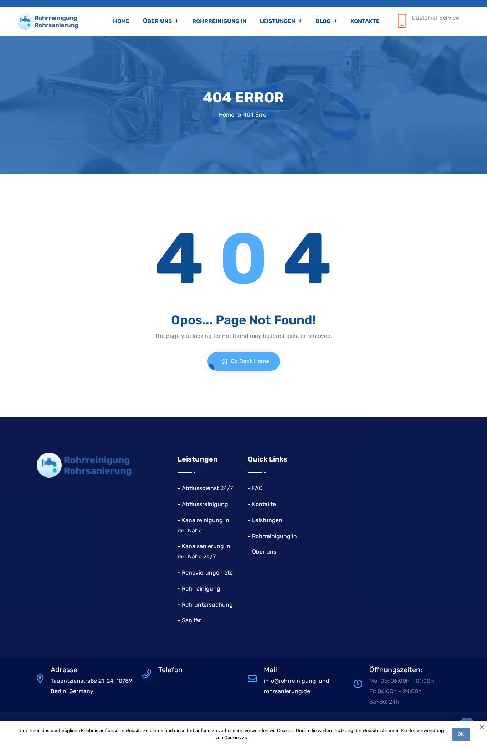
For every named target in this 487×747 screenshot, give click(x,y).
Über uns (158, 21)
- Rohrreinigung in (272, 536)
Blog (324, 21)
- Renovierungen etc (205, 572)
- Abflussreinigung (203, 504)
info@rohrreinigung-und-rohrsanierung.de (298, 686)
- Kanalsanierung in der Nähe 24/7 (204, 551)
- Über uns (262, 551)
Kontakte (365, 21)
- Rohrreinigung (199, 588)
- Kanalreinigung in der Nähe (203, 525)
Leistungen (278, 21)
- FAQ (255, 488)
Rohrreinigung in (219, 21)
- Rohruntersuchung (205, 604)
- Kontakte (262, 504)
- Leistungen (265, 520)
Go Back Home (249, 361)
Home (121, 21)
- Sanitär (189, 620)
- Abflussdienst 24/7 (205, 488)
